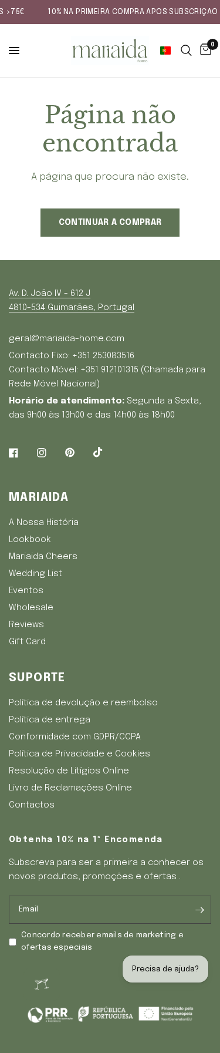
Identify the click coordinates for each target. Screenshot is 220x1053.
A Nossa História (44, 522)
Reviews (26, 625)
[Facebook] (22, 453)
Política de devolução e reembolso (83, 703)
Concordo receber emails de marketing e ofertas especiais (102, 941)
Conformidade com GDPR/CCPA (75, 737)
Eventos (26, 591)
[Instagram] (50, 453)
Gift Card (27, 642)
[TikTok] (106, 452)
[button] (168, 50)
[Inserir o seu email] (199, 910)
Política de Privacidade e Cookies (79, 754)
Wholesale (31, 608)
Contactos (32, 805)
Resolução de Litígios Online (69, 771)
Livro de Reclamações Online (70, 788)
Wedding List (35, 573)
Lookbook (30, 539)
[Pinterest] (78, 453)
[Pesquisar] (186, 50)
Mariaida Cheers (43, 556)
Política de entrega (49, 720)
